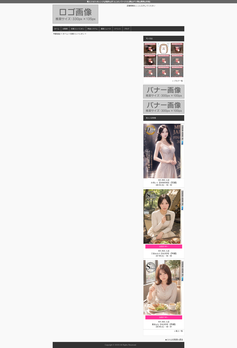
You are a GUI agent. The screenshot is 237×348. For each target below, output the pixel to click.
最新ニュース (106, 29)
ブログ (126, 29)
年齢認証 (56, 34)
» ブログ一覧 (177, 81)
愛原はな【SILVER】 (160, 324)
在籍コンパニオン (77, 29)
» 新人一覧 (178, 331)
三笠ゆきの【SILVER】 (160, 254)
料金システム (93, 29)
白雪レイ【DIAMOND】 (160, 183)
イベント (117, 29)
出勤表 (65, 29)
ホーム (56, 29)
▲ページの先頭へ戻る (174, 339)
